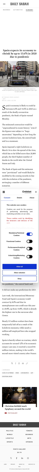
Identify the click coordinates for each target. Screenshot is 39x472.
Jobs (5, 464)
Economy (29, 9)
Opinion (29, 442)
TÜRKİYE (29, 431)
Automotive (18, 9)
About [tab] (32, 198)
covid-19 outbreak (8, 373)
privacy (13, 464)
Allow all (19, 266)
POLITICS (9, 431)
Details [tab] (19, 198)
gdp (32, 373)
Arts (29, 438)
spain (17, 373)
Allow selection (19, 272)
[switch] (29, 241)
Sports (10, 442)
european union (7, 376)
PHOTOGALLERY (12, 413)
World (9, 434)
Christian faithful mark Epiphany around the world (17, 408)
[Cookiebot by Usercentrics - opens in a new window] (23, 192)
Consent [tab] (7, 198)
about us (21, 464)
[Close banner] (36, 192)
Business (6, 9)
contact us (31, 464)
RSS (19, 466)
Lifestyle (10, 438)
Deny (19, 279)
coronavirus (25, 373)
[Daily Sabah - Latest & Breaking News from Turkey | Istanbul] (19, 4)
